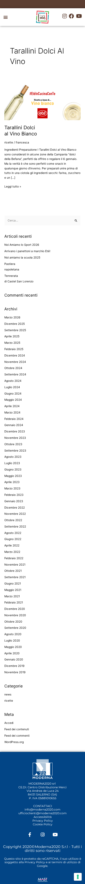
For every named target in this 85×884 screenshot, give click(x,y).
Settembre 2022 (15, 526)
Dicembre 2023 (14, 431)
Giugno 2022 (12, 539)
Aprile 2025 (11, 336)
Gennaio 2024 (13, 425)
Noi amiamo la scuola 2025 (22, 257)
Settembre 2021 (15, 577)
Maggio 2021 (12, 590)
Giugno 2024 (12, 393)
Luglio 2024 (12, 387)
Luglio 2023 (12, 463)
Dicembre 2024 (14, 355)
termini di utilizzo (64, 862)
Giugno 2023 (12, 469)
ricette (8, 142)
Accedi (8, 722)
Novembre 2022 (15, 513)
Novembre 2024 (15, 361)
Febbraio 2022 (13, 558)
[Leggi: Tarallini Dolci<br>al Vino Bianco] (42, 100)
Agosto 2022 (12, 533)
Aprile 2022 (11, 545)
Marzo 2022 (12, 551)
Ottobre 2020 (13, 621)
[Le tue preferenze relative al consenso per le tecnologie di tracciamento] (78, 877)
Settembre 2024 (15, 374)
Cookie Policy (42, 824)
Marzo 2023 (12, 488)
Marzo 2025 (12, 342)
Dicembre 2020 (14, 608)
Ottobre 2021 (13, 570)
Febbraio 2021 (13, 602)
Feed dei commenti (17, 735)
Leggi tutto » (12, 186)
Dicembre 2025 (14, 323)
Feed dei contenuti (16, 729)
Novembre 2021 (14, 564)
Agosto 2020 (12, 634)
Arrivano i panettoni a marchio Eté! (27, 251)
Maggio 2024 (13, 399)
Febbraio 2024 (14, 418)
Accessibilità (43, 817)
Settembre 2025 (15, 330)
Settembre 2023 (15, 450)
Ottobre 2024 (13, 368)
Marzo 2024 (12, 412)
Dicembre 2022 (14, 507)
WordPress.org (14, 742)
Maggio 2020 (13, 647)
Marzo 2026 (12, 317)
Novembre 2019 (15, 672)
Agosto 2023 (12, 456)
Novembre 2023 (15, 437)
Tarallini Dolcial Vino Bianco (20, 131)
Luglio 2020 (12, 640)
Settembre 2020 (15, 627)
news (7, 694)
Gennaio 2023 (13, 501)
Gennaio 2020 (13, 659)
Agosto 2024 (12, 380)
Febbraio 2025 (13, 349)
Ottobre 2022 (13, 520)
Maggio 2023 (13, 476)
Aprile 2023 (12, 482)
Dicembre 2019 (14, 665)
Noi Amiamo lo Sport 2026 (21, 244)
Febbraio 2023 (14, 494)
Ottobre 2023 (13, 444)
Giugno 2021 (12, 583)
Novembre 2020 (15, 615)
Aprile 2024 (12, 406)
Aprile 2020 (12, 653)
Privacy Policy (42, 820)
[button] (5, 17)
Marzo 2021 (12, 596)
